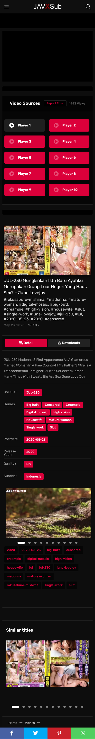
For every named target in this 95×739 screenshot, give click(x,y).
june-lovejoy (66, 567)
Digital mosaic (36, 412)
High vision (61, 412)
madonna (14, 576)
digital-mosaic (38, 559)
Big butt (32, 404)
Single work (35, 427)
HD (28, 464)
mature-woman (39, 576)
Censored (52, 404)
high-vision (63, 559)
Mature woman (60, 420)
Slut (53, 427)
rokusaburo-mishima (22, 585)
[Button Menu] (7, 7)
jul (31, 567)
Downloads (70, 343)
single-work (54, 585)
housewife (15, 567)
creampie (14, 559)
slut (72, 585)
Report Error (55, 103)
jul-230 (44, 567)
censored (73, 550)
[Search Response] (88, 7)
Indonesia (33, 476)
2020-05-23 (31, 550)
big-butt (53, 550)
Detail (28, 343)
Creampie (73, 404)
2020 (30, 452)
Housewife (34, 420)
